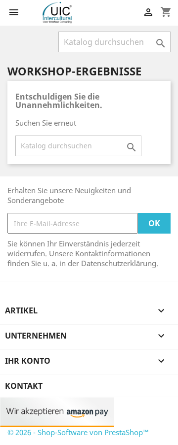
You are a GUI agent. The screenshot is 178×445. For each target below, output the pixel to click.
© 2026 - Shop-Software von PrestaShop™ (78, 432)
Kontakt (24, 385)
